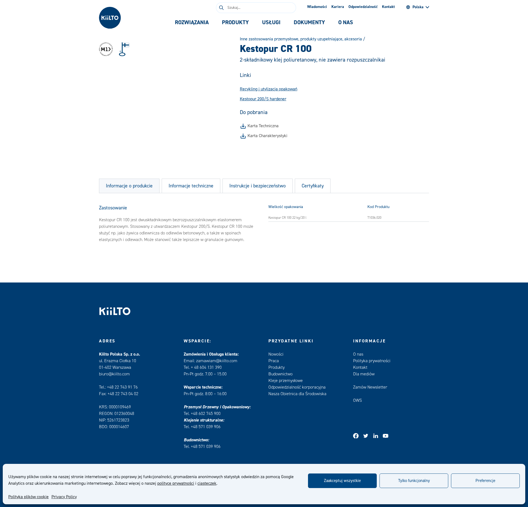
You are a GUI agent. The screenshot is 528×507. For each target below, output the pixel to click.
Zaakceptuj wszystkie (342, 480)
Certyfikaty (313, 186)
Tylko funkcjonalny (414, 480)
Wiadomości (317, 6)
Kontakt (388, 6)
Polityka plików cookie (28, 497)
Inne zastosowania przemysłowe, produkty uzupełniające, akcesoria (301, 39)
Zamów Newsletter (370, 387)
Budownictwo (280, 374)
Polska (418, 7)
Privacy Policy (64, 497)
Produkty (276, 367)
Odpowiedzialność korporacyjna (297, 387)
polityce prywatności (175, 483)
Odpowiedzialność (363, 6)
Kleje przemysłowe (285, 380)
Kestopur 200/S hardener (263, 99)
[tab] (191, 22)
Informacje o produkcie (129, 186)
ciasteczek (206, 483)
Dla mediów (364, 374)
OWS (357, 400)
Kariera (337, 6)
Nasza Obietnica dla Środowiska (297, 394)
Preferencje (485, 480)
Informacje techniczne (191, 186)
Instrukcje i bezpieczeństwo (257, 186)
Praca (273, 361)
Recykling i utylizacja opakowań (268, 89)
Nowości (276, 354)
